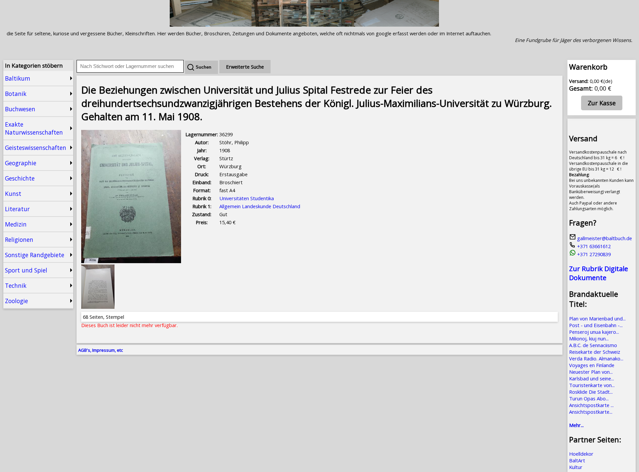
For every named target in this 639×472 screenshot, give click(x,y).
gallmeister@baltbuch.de (604, 238)
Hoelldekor (581, 453)
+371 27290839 (593, 254)
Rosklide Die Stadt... (591, 391)
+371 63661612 (593, 246)
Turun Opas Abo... (589, 398)
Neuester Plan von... (591, 371)
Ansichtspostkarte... (590, 411)
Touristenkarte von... (592, 385)
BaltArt (577, 460)
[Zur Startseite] (304, 24)
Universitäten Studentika (246, 198)
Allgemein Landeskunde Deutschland (259, 206)
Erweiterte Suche (245, 66)
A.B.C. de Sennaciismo (593, 345)
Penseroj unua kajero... (594, 331)
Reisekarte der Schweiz (594, 351)
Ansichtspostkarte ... (591, 405)
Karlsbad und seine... (591, 378)
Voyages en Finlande (591, 365)
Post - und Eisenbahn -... (596, 325)
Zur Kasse (602, 103)
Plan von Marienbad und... (597, 318)
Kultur (575, 467)
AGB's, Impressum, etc (100, 350)
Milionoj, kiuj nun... (589, 338)
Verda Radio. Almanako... (596, 358)
